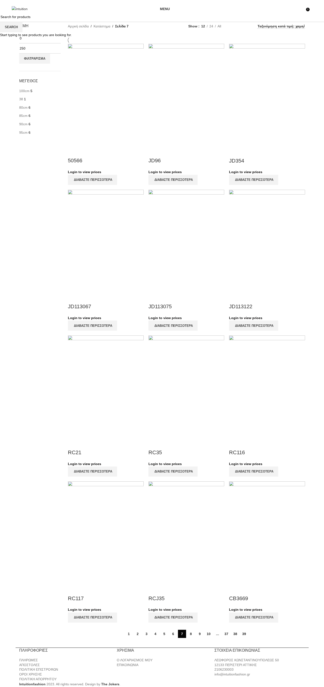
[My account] (292, 9)
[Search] (312, 9)
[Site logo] (20, 9)
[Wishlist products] (300, 9)
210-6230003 (186, 2)
